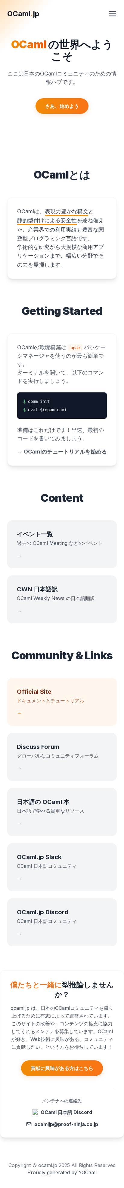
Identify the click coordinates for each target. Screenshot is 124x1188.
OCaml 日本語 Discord (66, 1112)
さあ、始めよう (62, 106)
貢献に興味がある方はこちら (62, 1068)
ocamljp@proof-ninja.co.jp (66, 1124)
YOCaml (88, 1172)
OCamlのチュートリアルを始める (62, 451)
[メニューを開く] (112, 13)
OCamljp (23, 13)
